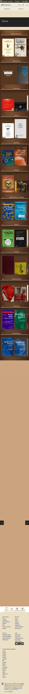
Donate (17, 1)
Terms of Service (6, 626)
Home (16, 618)
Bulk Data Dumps (6, 638)
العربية (3, 650)
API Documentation (6, 636)
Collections (17, 625)
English (4, 655)
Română (4, 668)
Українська (5, 673)
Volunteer (4, 620)
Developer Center (6, 634)
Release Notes (18, 641)
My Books (7, 9)
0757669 (10, 691)
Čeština (4, 652)
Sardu (3, 670)
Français (4, 658)
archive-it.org (15, 689)
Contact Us (17, 636)
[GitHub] (22, 643)
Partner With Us (6, 621)
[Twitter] (19, 643)
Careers (4, 623)
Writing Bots (5, 639)
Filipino (4, 677)
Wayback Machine (18, 688)
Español (4, 657)
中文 (3, 675)
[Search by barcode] (23, 4)
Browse (21, 9)
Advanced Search (19, 626)
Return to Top (18, 628)
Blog (3, 625)
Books (16, 620)
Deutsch (4, 654)
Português (4, 667)
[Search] (19, 4)
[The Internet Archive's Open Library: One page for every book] (6, 4)
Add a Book (17, 639)
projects (6, 688)
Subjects (17, 623)
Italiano (4, 663)
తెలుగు (3, 672)
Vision (3, 618)
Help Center (17, 634)
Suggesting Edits (19, 638)
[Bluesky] (16, 643)
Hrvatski (4, 662)
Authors (17, 621)
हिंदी (3, 660)
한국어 (3, 665)
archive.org (7, 689)
